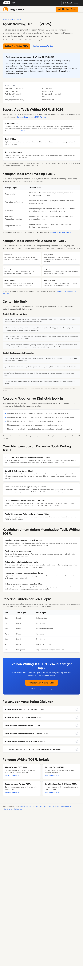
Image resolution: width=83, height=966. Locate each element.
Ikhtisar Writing (25, 806)
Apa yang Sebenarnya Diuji (14, 99)
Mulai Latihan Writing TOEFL (41, 683)
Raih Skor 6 (8, 809)
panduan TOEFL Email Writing (60, 232)
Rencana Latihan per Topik (51, 94)
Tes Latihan (18, 809)
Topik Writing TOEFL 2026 (13, 88)
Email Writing (37, 806)
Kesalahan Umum (48, 91)
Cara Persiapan (47, 88)
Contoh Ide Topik (11, 97)
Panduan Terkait (48, 99)
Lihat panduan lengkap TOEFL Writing (31, 117)
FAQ (43, 97)
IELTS (13, 3)
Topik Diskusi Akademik (13, 94)
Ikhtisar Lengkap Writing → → (45, 46)
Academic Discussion (51, 806)
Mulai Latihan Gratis (67, 9)
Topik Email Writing (11, 91)
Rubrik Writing (66, 806)
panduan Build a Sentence (21, 131)
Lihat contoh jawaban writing (41, 689)
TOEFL (7, 3)
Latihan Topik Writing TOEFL (16, 46)
